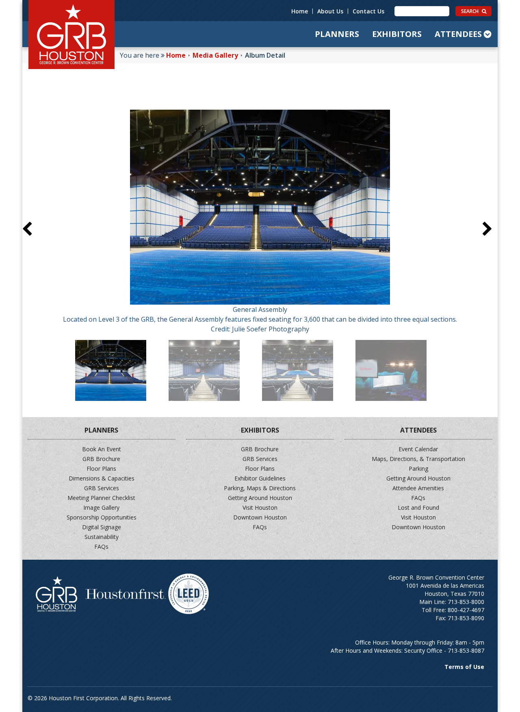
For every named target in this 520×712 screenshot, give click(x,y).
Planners (337, 33)
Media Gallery (215, 55)
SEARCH (470, 11)
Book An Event (101, 449)
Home (299, 11)
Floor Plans (101, 468)
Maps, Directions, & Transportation (418, 459)
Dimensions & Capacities (101, 478)
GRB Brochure (101, 459)
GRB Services (101, 488)
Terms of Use (464, 667)
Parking (418, 468)
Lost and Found (418, 507)
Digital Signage (101, 527)
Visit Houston (260, 507)
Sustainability (101, 537)
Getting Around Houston (260, 498)
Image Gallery (101, 507)
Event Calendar (418, 449)
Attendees (458, 33)
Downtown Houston (260, 517)
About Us (330, 11)
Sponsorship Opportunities (101, 517)
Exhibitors (397, 33)
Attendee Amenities (418, 488)
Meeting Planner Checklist (101, 498)
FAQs (101, 546)
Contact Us (368, 11)
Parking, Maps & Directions (260, 488)
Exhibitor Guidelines (260, 478)
